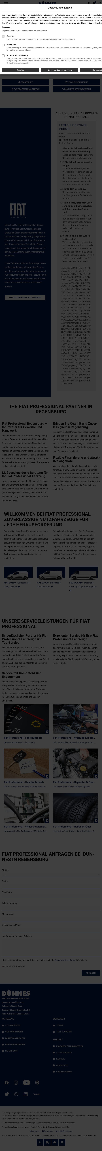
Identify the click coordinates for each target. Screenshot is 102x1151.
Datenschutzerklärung (78, 23)
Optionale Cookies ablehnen (60, 70)
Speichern (20, 70)
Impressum (7, 27)
